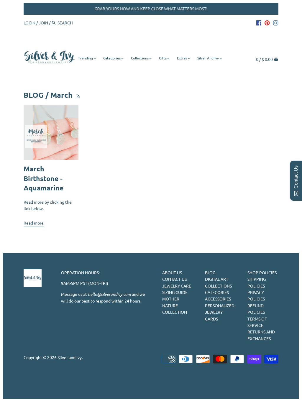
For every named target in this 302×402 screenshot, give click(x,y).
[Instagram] (275, 22)
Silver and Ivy (70, 357)
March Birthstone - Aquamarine (43, 178)
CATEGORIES (217, 292)
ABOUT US (172, 272)
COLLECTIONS (218, 285)
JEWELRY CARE (176, 285)
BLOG (210, 272)
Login (29, 22)
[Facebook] (259, 22)
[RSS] (77, 94)
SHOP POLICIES (262, 272)
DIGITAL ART (216, 279)
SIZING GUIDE (175, 292)
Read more (34, 222)
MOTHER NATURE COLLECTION (174, 305)
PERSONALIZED (219, 305)
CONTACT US (174, 279)
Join (43, 22)
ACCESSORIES (218, 298)
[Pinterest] (267, 22)
